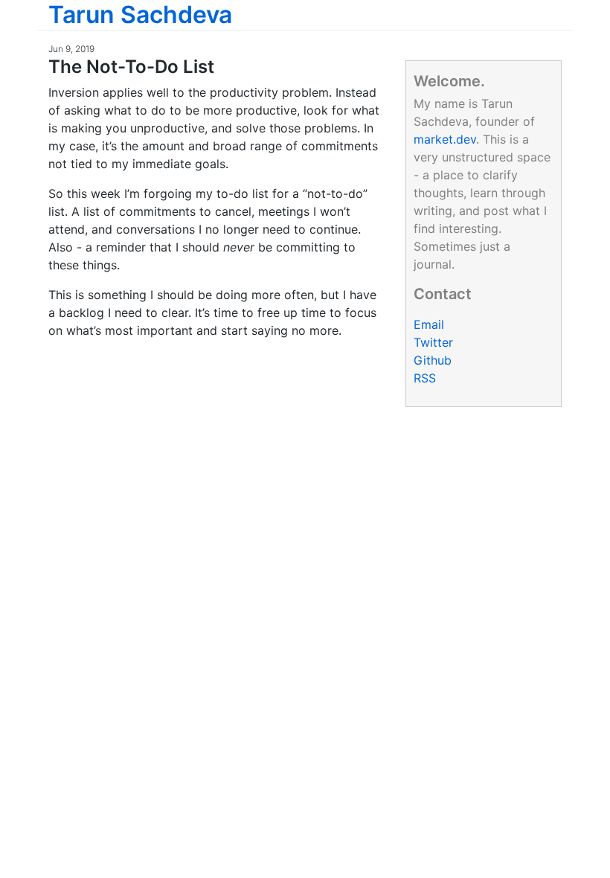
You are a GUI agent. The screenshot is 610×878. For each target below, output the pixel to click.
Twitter (433, 342)
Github (433, 360)
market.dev (445, 139)
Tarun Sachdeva (140, 14)
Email (429, 324)
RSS (425, 378)
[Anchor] (223, 65)
